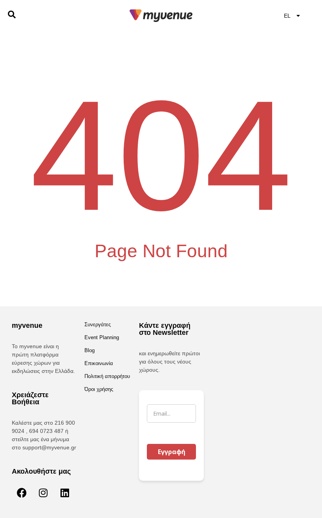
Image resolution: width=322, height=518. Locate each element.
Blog (89, 350)
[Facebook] (21, 492)
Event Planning (101, 337)
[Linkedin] (65, 492)
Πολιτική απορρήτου (107, 376)
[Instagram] (43, 492)
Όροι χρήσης (98, 389)
